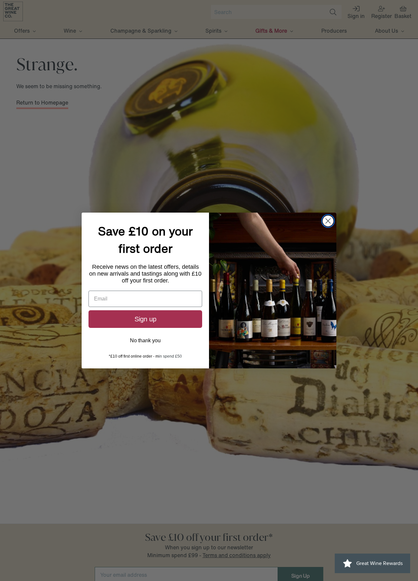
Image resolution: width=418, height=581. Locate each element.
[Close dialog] (328, 221)
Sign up (145, 319)
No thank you (145, 340)
